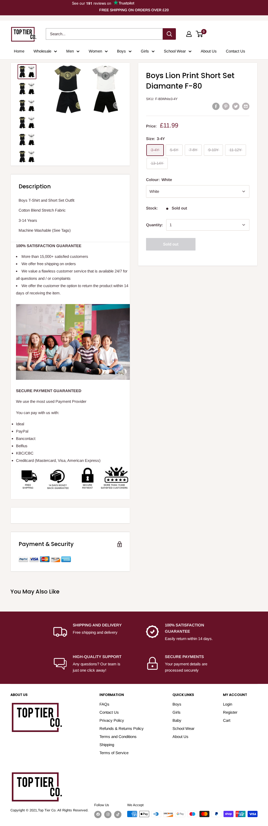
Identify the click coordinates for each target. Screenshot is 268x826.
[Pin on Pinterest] (226, 106)
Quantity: (154, 225)
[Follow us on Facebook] (98, 814)
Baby (176, 720)
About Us (209, 51)
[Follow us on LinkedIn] (117, 814)
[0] (199, 34)
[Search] (169, 34)
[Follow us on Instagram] (107, 814)
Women (95, 51)
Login (227, 704)
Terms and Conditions (118, 736)
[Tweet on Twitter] (235, 106)
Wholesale (42, 51)
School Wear (175, 51)
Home (19, 51)
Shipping (106, 744)
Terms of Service (114, 753)
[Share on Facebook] (216, 106)
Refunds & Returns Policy (121, 728)
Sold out (170, 244)
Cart (226, 720)
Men (70, 51)
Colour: (159, 179)
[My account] (189, 34)
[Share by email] (245, 106)
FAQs (104, 704)
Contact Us (235, 51)
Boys (121, 51)
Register (230, 712)
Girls (145, 51)
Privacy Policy (111, 720)
